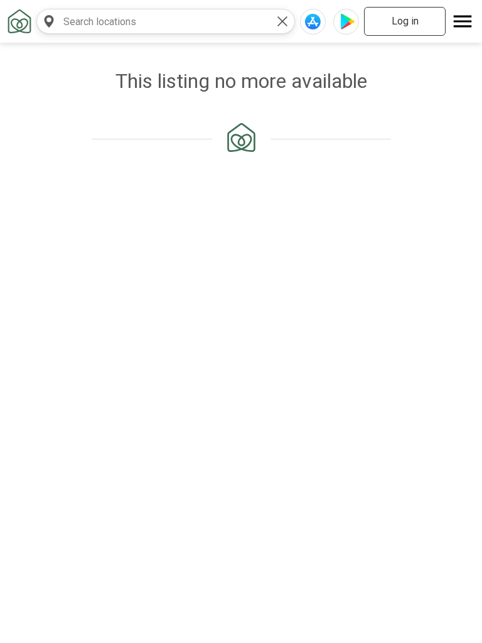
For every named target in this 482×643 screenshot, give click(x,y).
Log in (405, 21)
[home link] (19, 21)
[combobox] (153, 21)
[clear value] (282, 21)
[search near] (49, 21)
